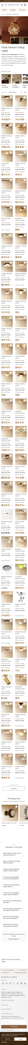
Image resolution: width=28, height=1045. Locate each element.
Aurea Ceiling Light (6, 688)
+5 (11, 340)
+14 (11, 670)
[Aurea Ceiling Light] (7, 679)
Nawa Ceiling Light (20, 384)
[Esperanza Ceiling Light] (7, 431)
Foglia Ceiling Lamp (20, 164)
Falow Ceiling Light (20, 660)
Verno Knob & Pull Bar (9, 823)
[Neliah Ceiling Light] (21, 707)
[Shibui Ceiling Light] (7, 404)
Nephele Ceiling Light (21, 329)
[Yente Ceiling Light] (7, 597)
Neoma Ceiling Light (6, 577)
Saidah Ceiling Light (6, 274)
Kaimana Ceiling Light (20, 550)
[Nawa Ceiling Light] (21, 376)
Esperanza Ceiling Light (6, 440)
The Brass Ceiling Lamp (19, 219)
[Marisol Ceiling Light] (21, 239)
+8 (25, 560)
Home (2, 14)
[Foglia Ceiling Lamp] (21, 156)
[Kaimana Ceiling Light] (21, 542)
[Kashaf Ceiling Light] (21, 624)
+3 (11, 119)
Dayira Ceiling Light (20, 192)
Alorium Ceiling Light (20, 412)
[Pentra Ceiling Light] (7, 294)
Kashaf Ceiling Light (20, 632)
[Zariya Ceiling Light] (21, 597)
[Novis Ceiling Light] (21, 459)
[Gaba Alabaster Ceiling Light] (21, 266)
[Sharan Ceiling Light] (7, 514)
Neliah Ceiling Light (20, 715)
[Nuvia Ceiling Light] (7, 624)
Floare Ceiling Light (6, 767)
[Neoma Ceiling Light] (7, 569)
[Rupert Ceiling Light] (7, 128)
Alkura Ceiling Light (20, 302)
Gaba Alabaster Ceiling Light (20, 274)
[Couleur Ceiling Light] (21, 569)
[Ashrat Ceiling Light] (7, 321)
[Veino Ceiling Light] (7, 542)
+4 (25, 147)
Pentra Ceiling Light (6, 302)
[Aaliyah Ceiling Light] (21, 487)
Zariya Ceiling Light (20, 605)
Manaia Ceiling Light (6, 467)
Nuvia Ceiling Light (6, 632)
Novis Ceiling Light (20, 467)
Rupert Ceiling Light (6, 136)
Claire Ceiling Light (6, 357)
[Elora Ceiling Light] (21, 759)
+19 (11, 174)
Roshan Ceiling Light (6, 495)
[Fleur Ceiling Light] (21, 735)
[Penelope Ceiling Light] (7, 652)
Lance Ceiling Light (20, 136)
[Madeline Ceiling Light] (21, 679)
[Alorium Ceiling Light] (21, 404)
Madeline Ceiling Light (20, 688)
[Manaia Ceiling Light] (7, 459)
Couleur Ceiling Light (20, 577)
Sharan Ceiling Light (6, 522)
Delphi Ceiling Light (6, 109)
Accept (20, 1039)
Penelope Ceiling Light (6, 660)
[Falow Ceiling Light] (21, 652)
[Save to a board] (11, 97)
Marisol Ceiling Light (21, 247)
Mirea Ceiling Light (6, 384)
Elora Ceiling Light (20, 767)
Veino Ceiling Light (6, 550)
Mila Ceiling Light (19, 522)
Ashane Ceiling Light (6, 247)
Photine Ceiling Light (21, 109)
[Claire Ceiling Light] (7, 349)
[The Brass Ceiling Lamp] (21, 211)
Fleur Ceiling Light (20, 743)
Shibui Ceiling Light (6, 412)
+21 (11, 422)
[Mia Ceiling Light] (7, 707)
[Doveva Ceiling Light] (21, 431)
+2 (25, 119)
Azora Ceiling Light (6, 192)
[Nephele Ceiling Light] (21, 321)
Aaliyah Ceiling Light (21, 495)
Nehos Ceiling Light (6, 743)
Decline (7, 1039)
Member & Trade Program (7, 1000)
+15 (11, 202)
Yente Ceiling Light (6, 605)
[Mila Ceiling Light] (21, 514)
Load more (14, 788)
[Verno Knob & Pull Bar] (10, 813)
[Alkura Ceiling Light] (21, 294)
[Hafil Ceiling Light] (21, 349)
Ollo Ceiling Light (6, 219)
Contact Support (13, 939)
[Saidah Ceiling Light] (7, 266)
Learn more (4, 1042)
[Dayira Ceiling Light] (21, 183)
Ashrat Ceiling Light (6, 329)
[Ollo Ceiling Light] (7, 211)
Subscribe (14, 1026)
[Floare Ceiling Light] (7, 759)
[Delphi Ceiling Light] (7, 101)
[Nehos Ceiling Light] (7, 735)
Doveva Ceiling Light (20, 440)
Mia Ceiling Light (5, 715)
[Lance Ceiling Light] (21, 128)
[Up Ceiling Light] (7, 156)
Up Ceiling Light (5, 164)
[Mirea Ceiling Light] (7, 376)
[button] (25, 5)
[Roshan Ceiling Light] (7, 487)
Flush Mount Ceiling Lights (12, 14)
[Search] (6, 5)
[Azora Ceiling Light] (7, 183)
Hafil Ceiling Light (20, 357)
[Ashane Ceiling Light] (7, 239)
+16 (11, 450)
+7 (25, 202)
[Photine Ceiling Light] (21, 101)
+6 (25, 450)
